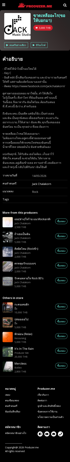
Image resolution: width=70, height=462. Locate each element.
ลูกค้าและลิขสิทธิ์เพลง (49, 405)
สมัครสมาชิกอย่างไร (15, 433)
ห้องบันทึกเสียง (12, 411)
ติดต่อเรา (42, 400)
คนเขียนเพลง (12, 400)
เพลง (7, 394)
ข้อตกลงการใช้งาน (47, 411)
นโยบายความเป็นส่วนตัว (51, 417)
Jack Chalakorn (41, 184)
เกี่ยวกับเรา (43, 394)
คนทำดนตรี (11, 405)
